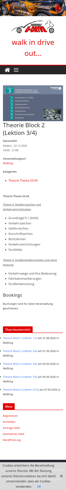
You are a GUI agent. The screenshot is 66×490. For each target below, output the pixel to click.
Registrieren (10, 416)
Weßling (8, 163)
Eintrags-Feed (11, 428)
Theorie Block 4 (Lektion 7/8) (20, 377)
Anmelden (9, 422)
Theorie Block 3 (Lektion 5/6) (20, 364)
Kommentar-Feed (13, 434)
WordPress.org (12, 440)
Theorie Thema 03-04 (23, 180)
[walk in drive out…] (7, 70)
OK (39, 487)
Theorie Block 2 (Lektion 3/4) (20, 351)
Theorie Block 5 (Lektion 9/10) (21, 389)
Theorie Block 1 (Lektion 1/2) (20, 338)
